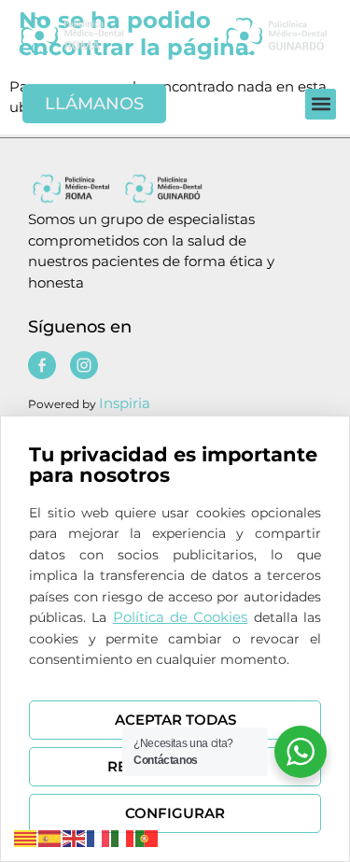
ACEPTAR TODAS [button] (175, 719)
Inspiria (124, 403)
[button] (320, 104)
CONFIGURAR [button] (175, 813)
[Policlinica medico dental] (94, 35)
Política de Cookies (180, 617)
